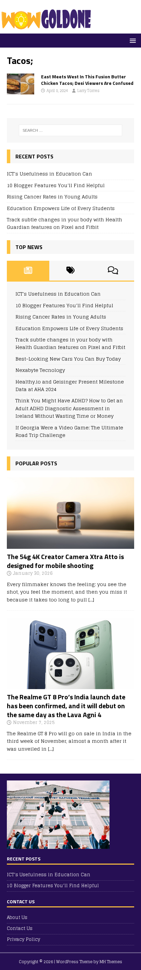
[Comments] (113, 271)
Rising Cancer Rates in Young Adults (52, 196)
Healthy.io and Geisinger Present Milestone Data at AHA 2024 (69, 385)
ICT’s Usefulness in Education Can (49, 173)
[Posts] (28, 271)
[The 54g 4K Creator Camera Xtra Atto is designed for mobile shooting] (70, 545)
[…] (91, 599)
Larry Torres (88, 90)
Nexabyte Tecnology (40, 370)
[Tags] (70, 271)
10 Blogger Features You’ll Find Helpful (56, 185)
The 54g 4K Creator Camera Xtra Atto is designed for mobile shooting (65, 561)
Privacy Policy (23, 939)
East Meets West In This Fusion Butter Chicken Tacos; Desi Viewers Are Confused (87, 79)
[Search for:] (70, 130)
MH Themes (111, 961)
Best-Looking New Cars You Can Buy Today (68, 358)
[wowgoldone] (47, 29)
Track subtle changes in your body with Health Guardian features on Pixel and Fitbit (64, 223)
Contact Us (20, 928)
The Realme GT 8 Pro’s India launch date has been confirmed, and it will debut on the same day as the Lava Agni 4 (66, 705)
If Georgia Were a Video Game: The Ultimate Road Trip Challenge (69, 431)
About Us (17, 917)
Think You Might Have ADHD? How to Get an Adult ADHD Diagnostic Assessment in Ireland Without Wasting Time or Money (69, 408)
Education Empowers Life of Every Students (61, 208)
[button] (131, 40)
